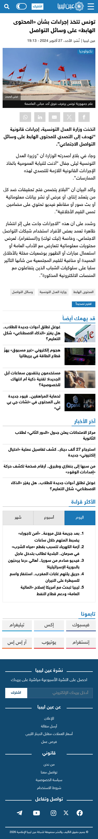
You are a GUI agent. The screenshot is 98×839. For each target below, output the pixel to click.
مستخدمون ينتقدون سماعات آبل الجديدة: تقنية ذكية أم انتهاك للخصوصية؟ (32, 379)
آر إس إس (17, 642)
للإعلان (49, 718)
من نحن (49, 764)
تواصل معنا (49, 772)
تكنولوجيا (85, 51)
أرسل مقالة (49, 726)
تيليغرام (17, 625)
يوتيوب (49, 642)
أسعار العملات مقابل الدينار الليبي (49, 734)
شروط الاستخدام (49, 788)
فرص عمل (49, 742)
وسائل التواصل (22, 292)
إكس (49, 625)
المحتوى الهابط (83, 292)
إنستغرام (81, 642)
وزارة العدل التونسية (53, 292)
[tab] (80, 518)
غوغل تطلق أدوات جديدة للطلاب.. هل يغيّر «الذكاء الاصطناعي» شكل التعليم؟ (31, 333)
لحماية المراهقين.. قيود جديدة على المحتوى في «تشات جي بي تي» (33, 402)
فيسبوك (80, 625)
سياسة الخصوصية (49, 780)
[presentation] (80, 518)
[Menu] (91, 6)
